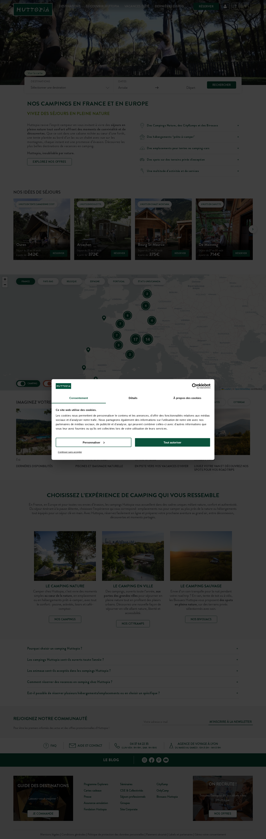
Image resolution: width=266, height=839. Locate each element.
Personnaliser (91, 442)
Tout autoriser (172, 442)
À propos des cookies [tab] (187, 398)
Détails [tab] (133, 398)
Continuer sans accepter (70, 452)
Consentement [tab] (78, 398)
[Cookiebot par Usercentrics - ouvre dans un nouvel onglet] (194, 386)
